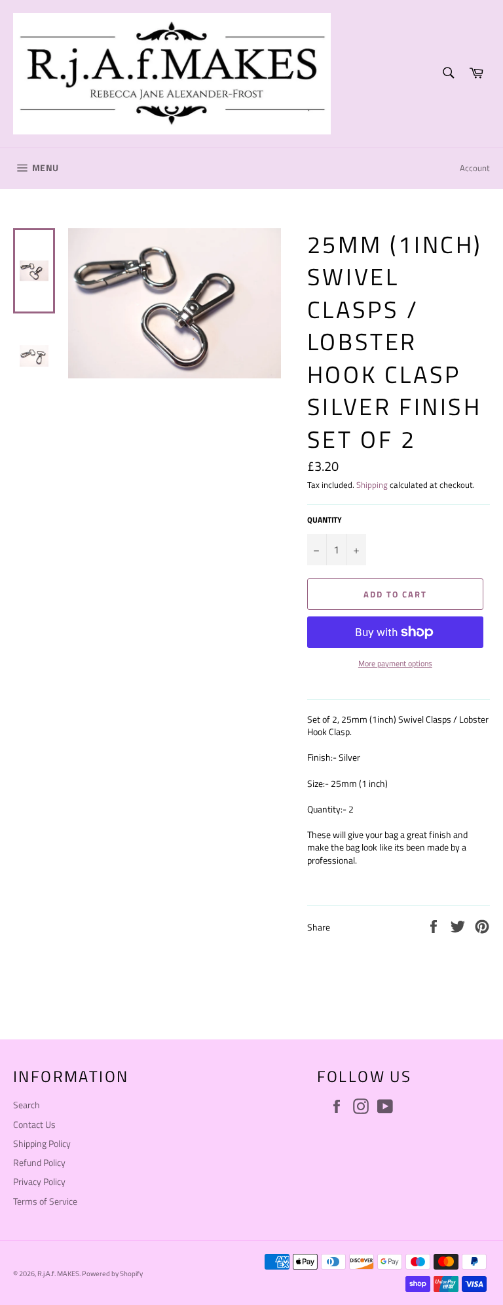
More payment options (395, 664)
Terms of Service (45, 1201)
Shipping (372, 484)
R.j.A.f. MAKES (58, 1273)
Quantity (324, 520)
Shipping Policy (42, 1143)
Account (475, 167)
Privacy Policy (39, 1181)
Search (26, 1105)
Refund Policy (39, 1162)
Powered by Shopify (112, 1273)
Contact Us (34, 1124)
